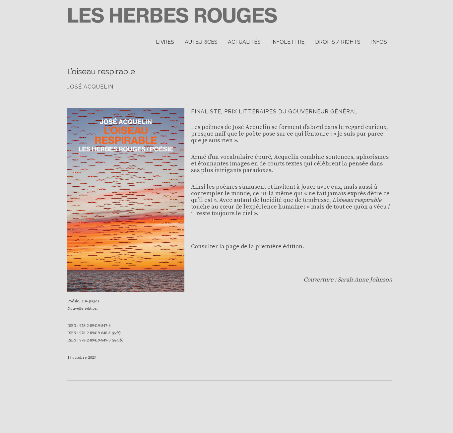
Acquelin (257, 127)
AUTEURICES (201, 42)
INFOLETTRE (287, 42)
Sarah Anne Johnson (365, 279)
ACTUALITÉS (244, 42)
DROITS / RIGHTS (337, 42)
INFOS (379, 42)
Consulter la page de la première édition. (247, 246)
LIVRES (165, 42)
